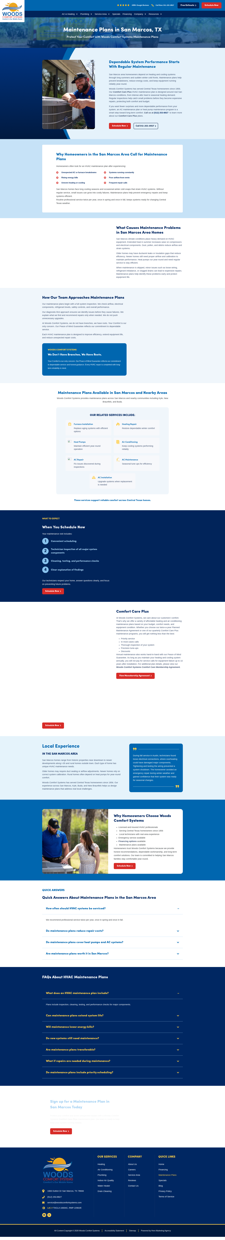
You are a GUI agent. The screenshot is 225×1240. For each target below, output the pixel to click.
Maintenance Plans (167, 1175)
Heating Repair (129, 424)
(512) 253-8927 (161, 113)
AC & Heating (68, 14)
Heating (101, 1164)
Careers (132, 1169)
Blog (161, 1186)
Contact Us (133, 1186)
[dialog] (30, 1216)
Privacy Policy (165, 1191)
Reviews (132, 1180)
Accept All (46, 1230)
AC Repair (79, 460)
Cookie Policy (31, 1224)
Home (161, 1164)
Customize (15, 1230)
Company (138, 14)
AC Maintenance (130, 460)
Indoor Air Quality (106, 1180)
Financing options (127, 841)
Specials (116, 14)
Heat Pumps (80, 442)
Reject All (30, 1230)
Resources (154, 14)
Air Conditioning (130, 442)
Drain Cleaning (105, 1191)
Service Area (101, 14)
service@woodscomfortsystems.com (64, 1202)
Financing (127, 14)
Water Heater (104, 1186)
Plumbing (84, 14)
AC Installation (105, 478)
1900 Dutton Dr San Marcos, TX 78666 (65, 1191)
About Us (132, 1164)
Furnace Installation (83, 424)
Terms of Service (166, 1196)
